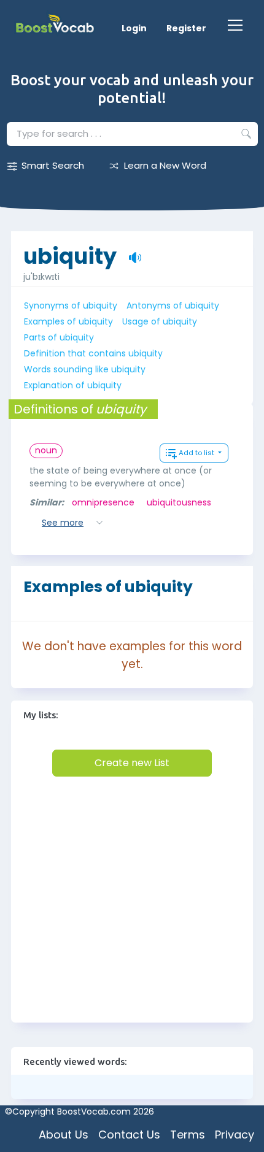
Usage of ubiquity (159, 321)
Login (134, 28)
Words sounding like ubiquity (85, 369)
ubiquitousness (179, 502)
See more (62, 522)
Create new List (132, 763)
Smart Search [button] (52, 165)
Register (186, 28)
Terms (187, 1134)
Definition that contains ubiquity (93, 353)
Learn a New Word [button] (165, 165)
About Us (63, 1134)
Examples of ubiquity (68, 321)
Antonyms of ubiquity (172, 305)
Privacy (234, 1134)
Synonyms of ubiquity (70, 305)
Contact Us (129, 1134)
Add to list (197, 453)
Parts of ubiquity (59, 337)
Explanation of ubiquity (73, 385)
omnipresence (103, 502)
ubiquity (70, 250)
